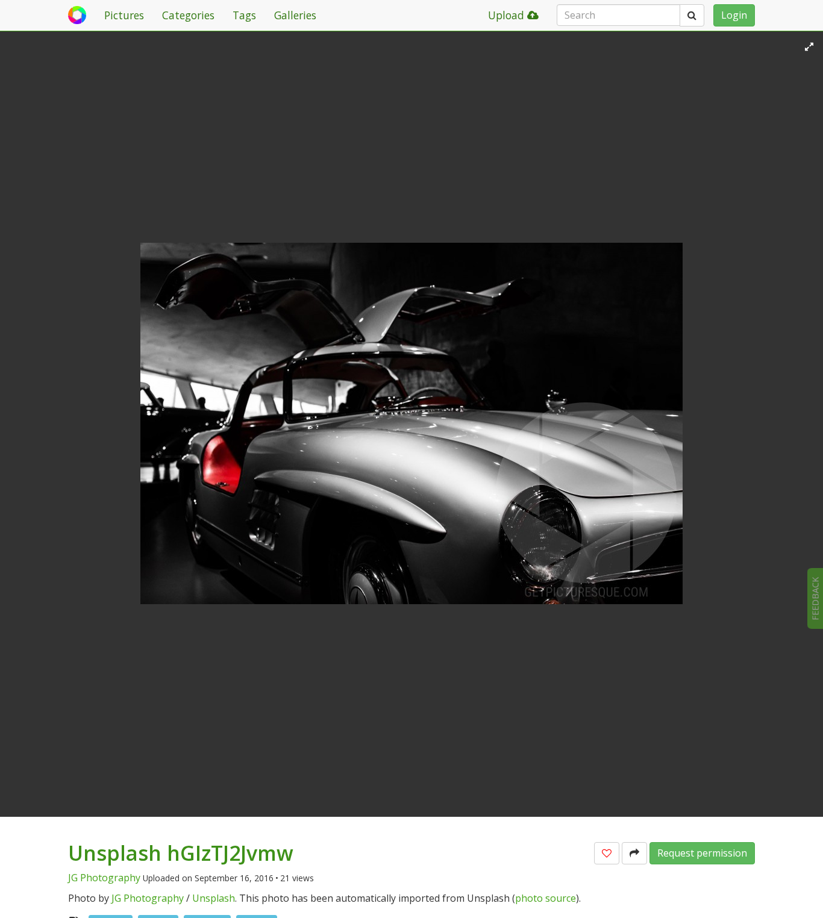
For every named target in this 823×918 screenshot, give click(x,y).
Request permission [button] (702, 853)
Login (734, 15)
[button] (606, 853)
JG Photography (104, 877)
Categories (188, 15)
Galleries (295, 15)
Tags (244, 15)
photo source (545, 898)
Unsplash (213, 898)
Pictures (124, 15)
